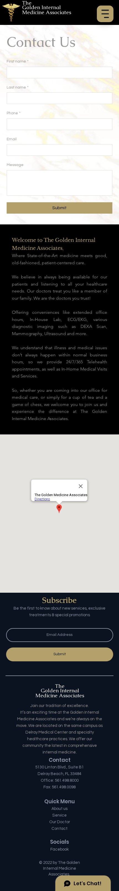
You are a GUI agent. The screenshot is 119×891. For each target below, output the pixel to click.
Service (59, 815)
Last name (18, 87)
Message (15, 165)
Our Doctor (59, 822)
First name (18, 61)
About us (59, 809)
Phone (13, 113)
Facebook (59, 849)
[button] (105, 14)
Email (12, 139)
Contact (59, 829)
